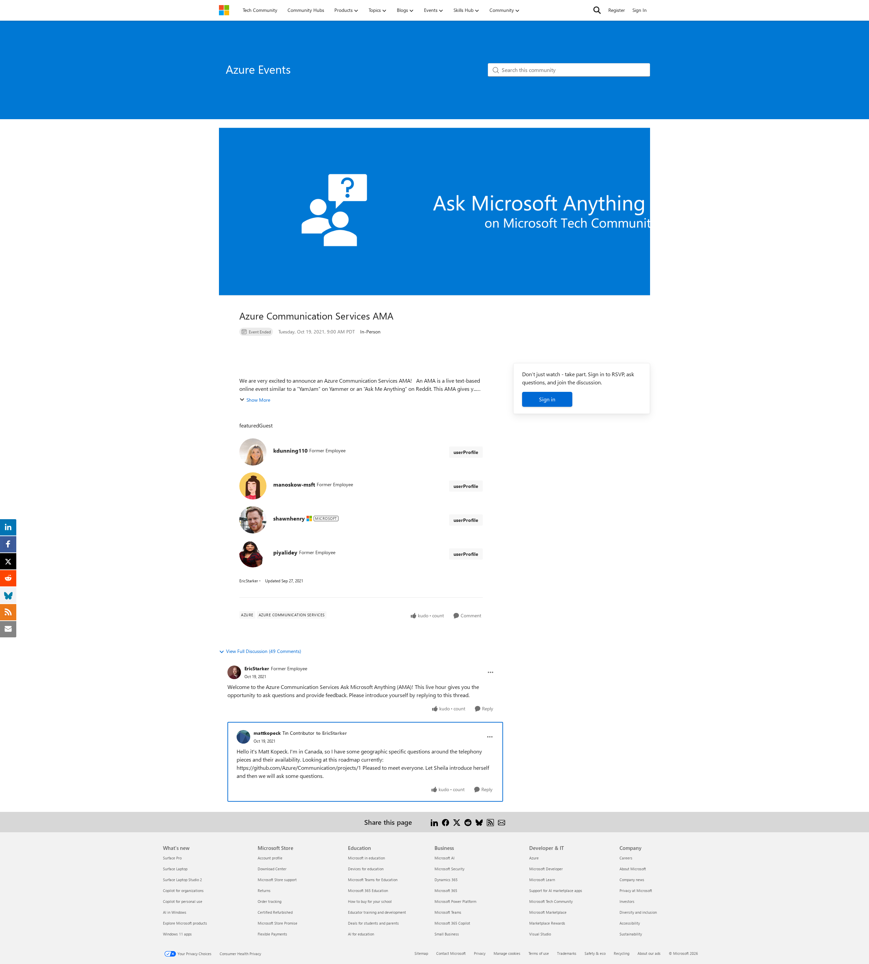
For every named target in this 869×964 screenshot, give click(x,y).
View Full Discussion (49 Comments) (263, 651)
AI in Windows (174, 912)
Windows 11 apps (177, 933)
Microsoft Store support (277, 879)
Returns (264, 890)
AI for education (361, 933)
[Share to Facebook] (445, 821)
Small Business (446, 933)
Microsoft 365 (445, 890)
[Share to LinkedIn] (434, 821)
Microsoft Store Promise (277, 923)
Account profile (270, 857)
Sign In (639, 10)
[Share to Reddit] (468, 821)
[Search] (597, 10)
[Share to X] (456, 821)
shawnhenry (289, 518)
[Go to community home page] (224, 10)
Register (616, 10)
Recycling (621, 953)
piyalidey (285, 552)
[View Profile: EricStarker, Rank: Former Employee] (234, 672)
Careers (626, 857)
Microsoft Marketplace (548, 912)
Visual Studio (540, 933)
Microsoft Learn (542, 879)
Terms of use (539, 953)
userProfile (466, 452)
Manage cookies (507, 953)
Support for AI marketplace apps (555, 890)
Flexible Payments (272, 933)
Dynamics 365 (446, 879)
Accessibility (630, 923)
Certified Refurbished (275, 912)
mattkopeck (267, 733)
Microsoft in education (366, 857)
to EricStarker (331, 733)
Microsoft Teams (447, 912)
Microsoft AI (444, 857)
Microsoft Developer (546, 868)
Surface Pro (172, 857)
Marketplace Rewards (547, 923)
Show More (258, 400)
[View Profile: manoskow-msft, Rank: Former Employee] (252, 485)
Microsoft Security (449, 868)
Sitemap (421, 953)
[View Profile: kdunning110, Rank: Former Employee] (252, 452)
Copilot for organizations (183, 890)
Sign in (547, 399)
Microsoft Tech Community (551, 901)
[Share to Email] (501, 821)
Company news (632, 879)
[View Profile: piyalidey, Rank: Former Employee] (252, 553)
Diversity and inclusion (638, 912)
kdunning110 (290, 450)
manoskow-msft (294, 484)
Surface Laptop (175, 868)
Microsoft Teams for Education (372, 879)
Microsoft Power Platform (455, 901)
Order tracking (269, 901)
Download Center (272, 868)
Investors (627, 901)
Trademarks (566, 953)
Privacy (479, 953)
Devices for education (366, 868)
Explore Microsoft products (185, 923)
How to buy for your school (370, 901)
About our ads (649, 953)
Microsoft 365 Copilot (452, 923)
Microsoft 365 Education (368, 890)
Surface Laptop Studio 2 (182, 879)
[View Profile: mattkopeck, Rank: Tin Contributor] (243, 737)
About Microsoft (633, 868)
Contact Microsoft (451, 953)
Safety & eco (595, 953)
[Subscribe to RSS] (490, 821)
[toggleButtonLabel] (490, 672)
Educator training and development (377, 912)
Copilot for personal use (182, 901)
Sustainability (631, 933)
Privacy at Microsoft (636, 890)
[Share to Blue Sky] (479, 821)
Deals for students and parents (373, 923)
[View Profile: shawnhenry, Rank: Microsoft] (252, 519)
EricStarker (248, 580)
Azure (534, 857)
